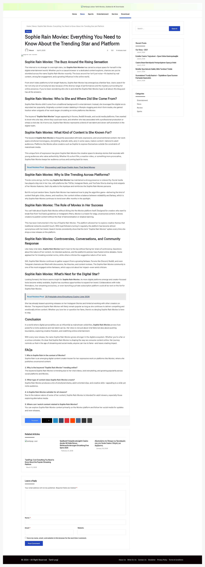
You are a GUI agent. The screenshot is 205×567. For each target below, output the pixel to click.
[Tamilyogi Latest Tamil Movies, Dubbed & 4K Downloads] (102, 6)
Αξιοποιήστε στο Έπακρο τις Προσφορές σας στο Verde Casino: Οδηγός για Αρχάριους (110, 443)
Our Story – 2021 (142, 50)
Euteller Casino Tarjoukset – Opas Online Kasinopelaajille (157, 56)
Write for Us (131, 560)
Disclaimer (152, 560)
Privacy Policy (162, 560)
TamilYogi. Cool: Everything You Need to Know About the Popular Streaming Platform (39, 462)
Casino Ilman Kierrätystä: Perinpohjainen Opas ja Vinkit (156, 63)
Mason (31, 50)
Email (27, 528)
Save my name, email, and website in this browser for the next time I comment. (57, 538)
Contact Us (142, 560)
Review (140, 108)
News (82, 14)
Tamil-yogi (53, 560)
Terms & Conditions (176, 560)
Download (125, 14)
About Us (122, 560)
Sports (90, 14)
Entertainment (102, 14)
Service (115, 14)
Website (81, 528)
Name (28, 518)
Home (74, 14)
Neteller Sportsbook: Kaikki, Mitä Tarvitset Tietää (154, 69)
